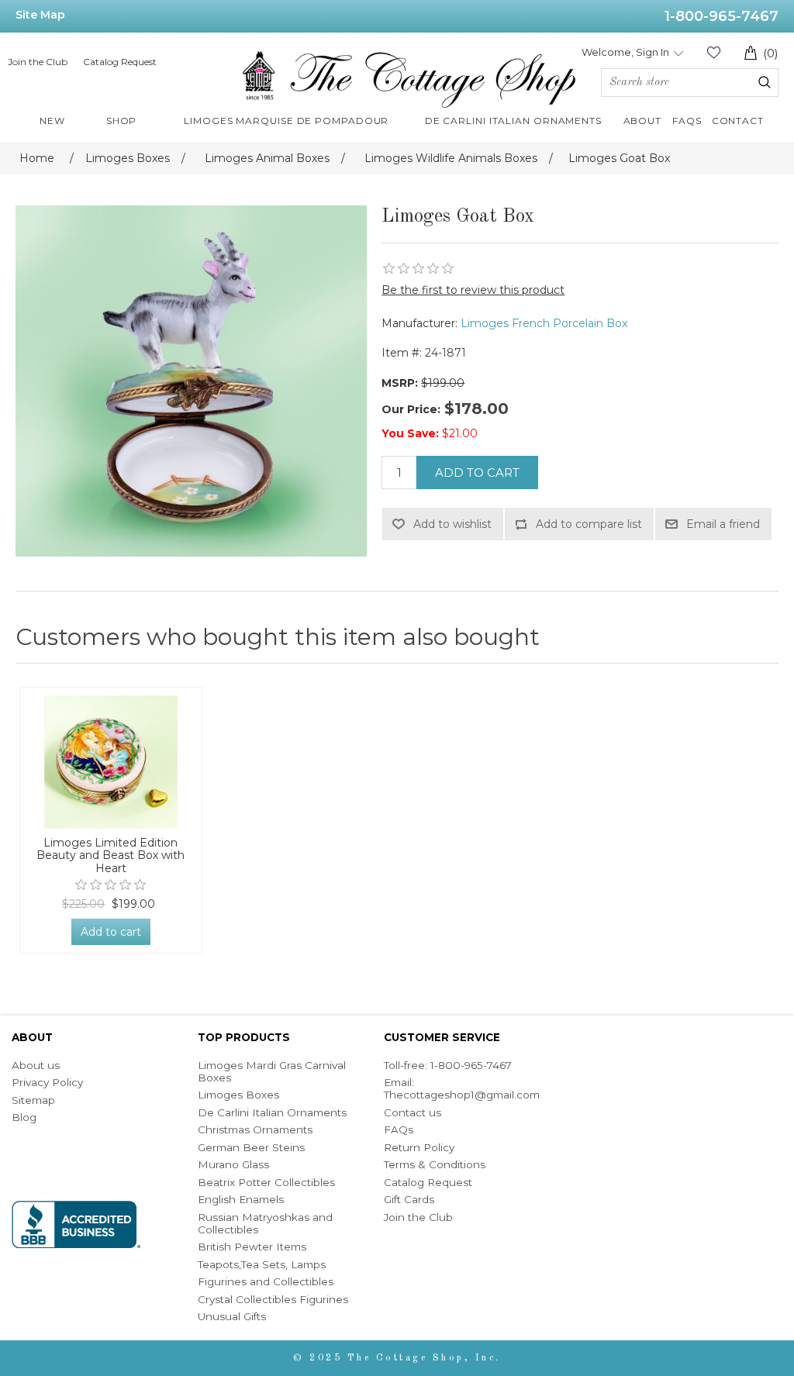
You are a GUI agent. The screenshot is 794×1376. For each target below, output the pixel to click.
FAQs (398, 1129)
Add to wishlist (452, 524)
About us (36, 1065)
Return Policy (419, 1147)
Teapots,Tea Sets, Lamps (262, 1264)
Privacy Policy (47, 1082)
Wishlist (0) (713, 52)
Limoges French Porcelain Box (544, 323)
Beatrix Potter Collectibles (266, 1182)
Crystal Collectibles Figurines (273, 1299)
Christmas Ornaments (255, 1129)
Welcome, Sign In (625, 52)
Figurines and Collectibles (265, 1281)
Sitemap (33, 1100)
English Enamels (241, 1199)
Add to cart (477, 472)
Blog (24, 1117)
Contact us (412, 1112)
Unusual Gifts (232, 1316)
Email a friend (723, 524)
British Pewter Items (252, 1246)
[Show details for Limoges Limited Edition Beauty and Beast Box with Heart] (111, 761)
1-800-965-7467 (721, 16)
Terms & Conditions (434, 1164)
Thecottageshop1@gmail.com (462, 1094)
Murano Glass (233, 1164)
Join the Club (37, 61)
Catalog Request (120, 61)
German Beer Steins (251, 1147)
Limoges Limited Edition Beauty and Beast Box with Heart (110, 855)
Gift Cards (409, 1199)
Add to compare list (589, 524)
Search (764, 82)
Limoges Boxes (238, 1094)
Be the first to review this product (472, 290)
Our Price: (410, 409)
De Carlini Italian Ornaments (272, 1112)
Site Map (40, 15)
